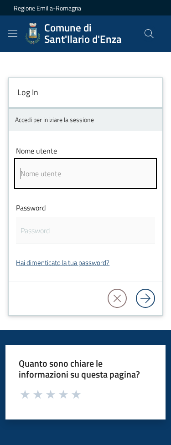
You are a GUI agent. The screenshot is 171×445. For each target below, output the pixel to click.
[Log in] (145, 298)
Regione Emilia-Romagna (47, 8)
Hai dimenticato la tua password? (62, 262)
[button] (149, 34)
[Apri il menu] (12, 33)
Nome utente (36, 150)
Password (31, 207)
